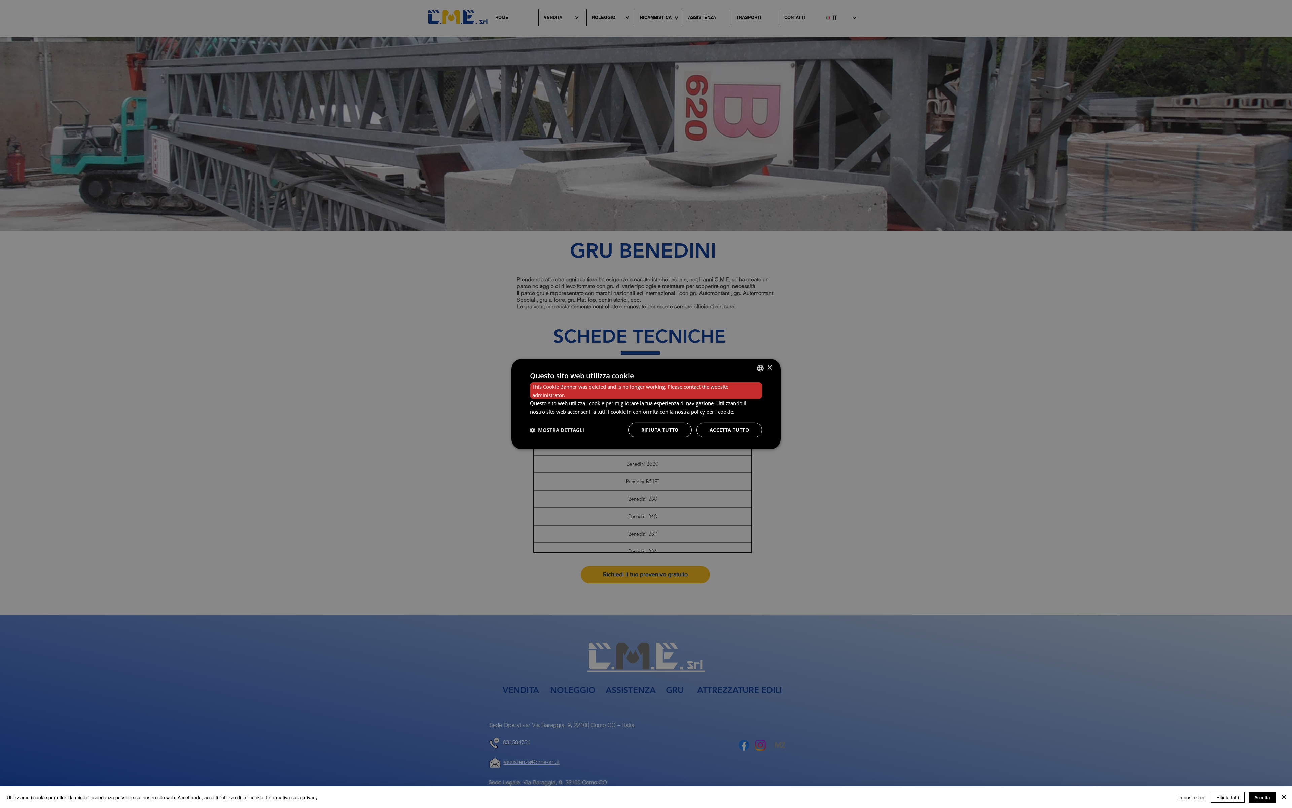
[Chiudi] (1284, 797)
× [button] (769, 367)
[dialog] (646, 404)
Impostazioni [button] (1191, 797)
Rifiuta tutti (1227, 797)
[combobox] (760, 367)
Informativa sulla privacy (292, 797)
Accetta (1262, 797)
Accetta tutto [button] (729, 430)
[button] (557, 430)
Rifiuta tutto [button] (660, 430)
